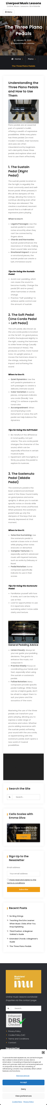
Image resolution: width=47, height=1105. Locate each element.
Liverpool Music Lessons (23, 3)
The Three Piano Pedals (20, 946)
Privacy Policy (28, 1102)
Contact (12, 1042)
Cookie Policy (17, 1102)
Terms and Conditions (18, 1038)
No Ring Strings (16, 916)
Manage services (22, 1076)
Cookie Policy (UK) (16, 1035)
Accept (23, 1082)
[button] (43, 1052)
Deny (23, 1089)
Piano (31, 59)
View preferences (23, 1096)
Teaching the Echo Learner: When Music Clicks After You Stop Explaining (23, 923)
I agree (23, 836)
